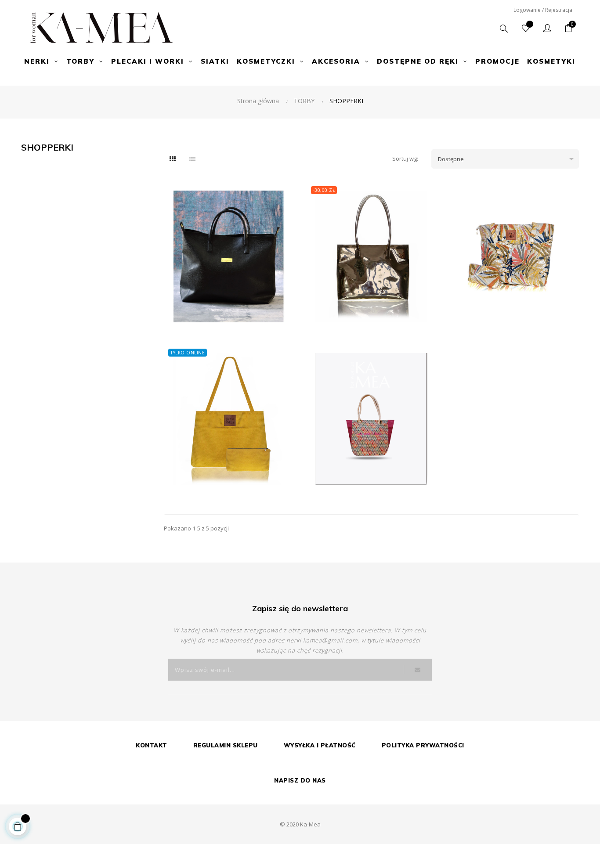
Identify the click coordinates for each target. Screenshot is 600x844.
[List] (192, 159)
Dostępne (507, 159)
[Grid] (172, 159)
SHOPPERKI (47, 147)
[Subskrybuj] (418, 670)
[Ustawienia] (547, 28)
